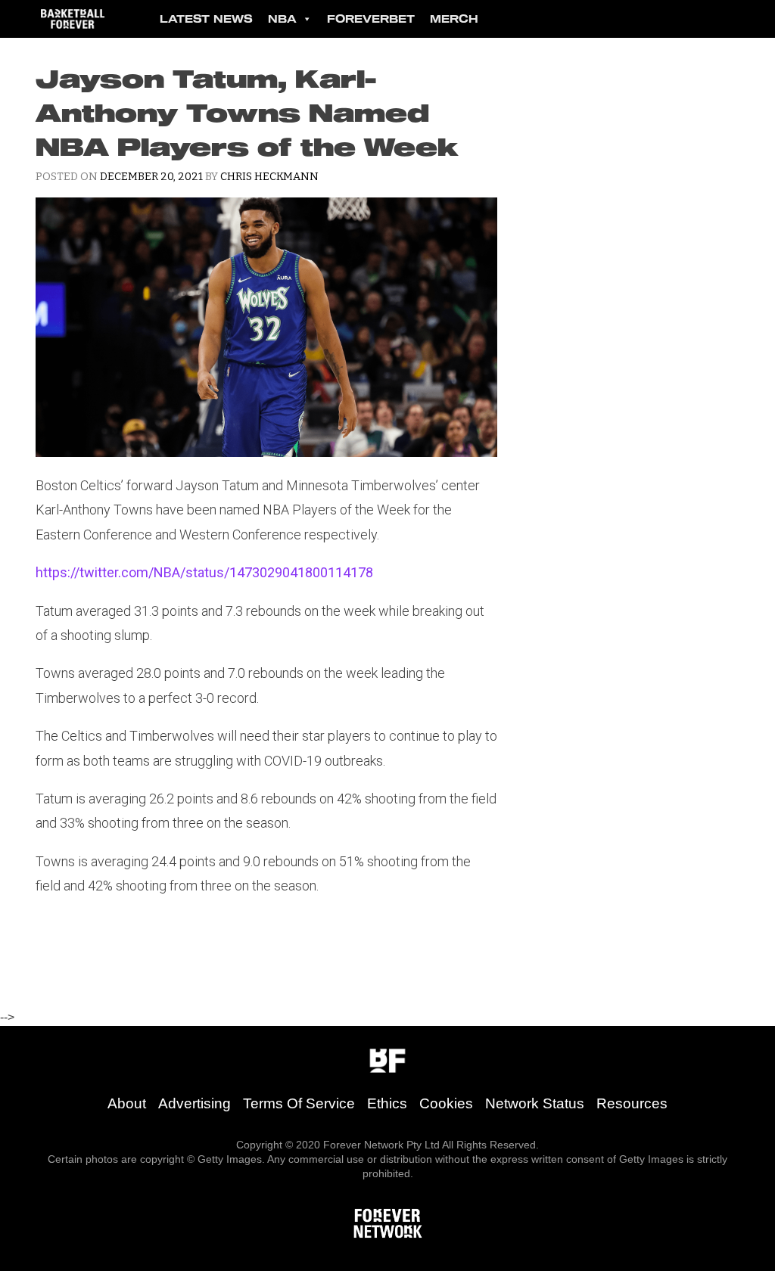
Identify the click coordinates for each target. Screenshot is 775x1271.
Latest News (206, 18)
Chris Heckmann (269, 176)
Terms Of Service (299, 1103)
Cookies (446, 1103)
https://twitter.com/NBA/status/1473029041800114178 (204, 572)
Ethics (387, 1103)
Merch (454, 18)
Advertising (194, 1103)
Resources (632, 1103)
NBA (282, 18)
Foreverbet (371, 18)
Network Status (534, 1103)
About (126, 1103)
